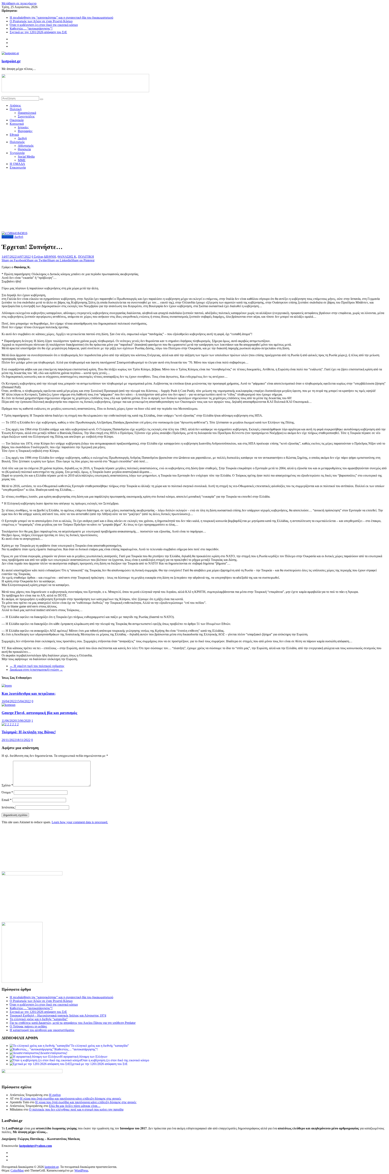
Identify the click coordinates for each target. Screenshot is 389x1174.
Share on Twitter (37, 260)
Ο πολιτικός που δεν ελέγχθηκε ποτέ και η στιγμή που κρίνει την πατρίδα (76, 1109)
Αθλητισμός (26, 145)
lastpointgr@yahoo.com (35, 1145)
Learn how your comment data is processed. (80, 822)
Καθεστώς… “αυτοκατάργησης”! (31, 28)
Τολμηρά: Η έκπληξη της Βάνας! (29, 732)
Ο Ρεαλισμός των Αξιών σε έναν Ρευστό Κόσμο (41, 21)
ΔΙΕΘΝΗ (50, 256)
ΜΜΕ (22, 160)
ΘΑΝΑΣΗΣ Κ (67, 256)
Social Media (26, 156)
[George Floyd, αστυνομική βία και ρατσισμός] (8, 705)
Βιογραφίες (25, 131)
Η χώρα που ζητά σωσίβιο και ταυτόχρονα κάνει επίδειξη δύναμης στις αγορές (70, 1098)
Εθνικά (14, 134)
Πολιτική (15, 109)
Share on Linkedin (59, 260)
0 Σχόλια (37, 256)
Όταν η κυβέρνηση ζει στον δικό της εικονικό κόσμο (44, 25)
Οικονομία (17, 120)
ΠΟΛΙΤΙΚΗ (86, 256)
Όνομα (7, 792)
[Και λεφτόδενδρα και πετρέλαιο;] (7, 685)
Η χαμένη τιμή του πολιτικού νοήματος (37, 666)
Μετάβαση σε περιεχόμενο (19, 3)
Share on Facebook (14, 260)
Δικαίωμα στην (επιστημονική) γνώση (36, 669)
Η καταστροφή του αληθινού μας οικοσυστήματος (42, 1030)
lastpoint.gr (11, 61)
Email (7, 800)
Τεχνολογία (17, 153)
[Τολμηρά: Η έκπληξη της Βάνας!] (10, 724)
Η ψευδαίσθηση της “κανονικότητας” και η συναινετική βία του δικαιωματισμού (61, 17)
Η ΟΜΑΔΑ (17, 164)
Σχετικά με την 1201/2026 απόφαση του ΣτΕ (38, 32)
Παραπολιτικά (27, 112)
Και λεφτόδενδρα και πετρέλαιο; (29, 693)
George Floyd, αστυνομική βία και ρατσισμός (39, 713)
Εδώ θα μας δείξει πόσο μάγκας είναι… (74, 1106)
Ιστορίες (23, 127)
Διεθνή (22, 138)
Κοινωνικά (17, 123)
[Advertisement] (194, 201)
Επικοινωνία (18, 167)
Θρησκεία (24, 149)
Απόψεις (15, 105)
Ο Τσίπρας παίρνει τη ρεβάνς (28, 1026)
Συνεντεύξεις (26, 116)
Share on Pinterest (82, 260)
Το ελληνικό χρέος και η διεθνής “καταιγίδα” (39, 1019)
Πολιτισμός (17, 142)
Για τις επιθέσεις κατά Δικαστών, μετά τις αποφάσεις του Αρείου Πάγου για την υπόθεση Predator (73, 1022)
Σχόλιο (7, 785)
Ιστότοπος (8, 807)
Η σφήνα (55, 1095)
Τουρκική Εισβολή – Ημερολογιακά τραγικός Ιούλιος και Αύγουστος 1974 (58, 1015)
